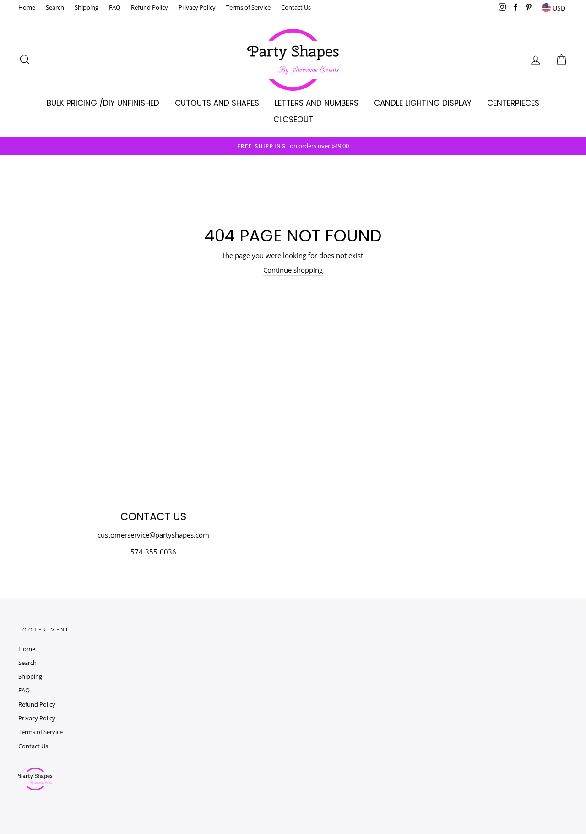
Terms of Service (248, 7)
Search (55, 7)
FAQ (114, 7)
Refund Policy (149, 7)
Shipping (86, 7)
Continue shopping (293, 269)
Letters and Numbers (316, 103)
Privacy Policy (197, 7)
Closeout (293, 119)
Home (26, 7)
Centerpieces (513, 103)
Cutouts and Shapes (217, 103)
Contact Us (296, 7)
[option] (293, 146)
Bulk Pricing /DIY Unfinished (103, 103)
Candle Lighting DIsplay (423, 103)
